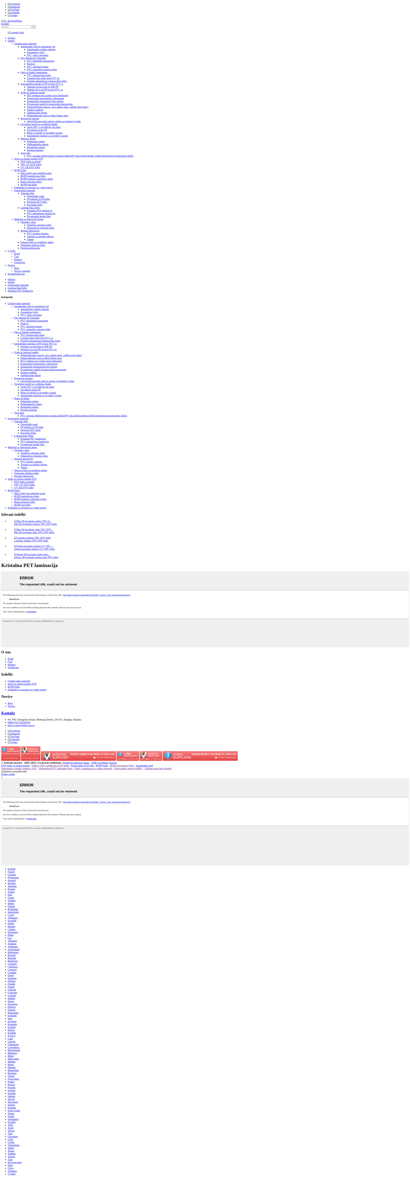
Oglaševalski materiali (25, 43)
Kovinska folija (34, 205)
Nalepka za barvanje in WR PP (42, 87)
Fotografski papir (35, 196)
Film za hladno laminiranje (33, 72)
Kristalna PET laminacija (39, 210)
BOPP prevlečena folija (122, 765)
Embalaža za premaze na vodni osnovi (33, 187)
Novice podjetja (22, 271)
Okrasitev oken (28, 222)
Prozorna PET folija (37, 202)
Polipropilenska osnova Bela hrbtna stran (47, 115)
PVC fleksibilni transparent (40, 61)
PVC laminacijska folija (39, 75)
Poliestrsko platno (36, 141)
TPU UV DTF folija (30, 164)
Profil (17, 253)
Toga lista (25, 153)
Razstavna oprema (29, 118)
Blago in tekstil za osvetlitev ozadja (44, 133)
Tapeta (30, 239)
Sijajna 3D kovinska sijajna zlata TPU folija (36, 557)
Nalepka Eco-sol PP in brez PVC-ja (45, 89)
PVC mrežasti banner (38, 66)
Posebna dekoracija (30, 248)
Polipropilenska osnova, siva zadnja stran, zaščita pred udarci (57, 107)
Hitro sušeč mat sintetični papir (36, 173)
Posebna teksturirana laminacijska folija (47, 81)
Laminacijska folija (30, 207)
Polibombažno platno (37, 144)
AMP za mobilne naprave (104, 762)
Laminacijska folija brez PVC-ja (43, 78)
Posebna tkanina (35, 150)
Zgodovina (19, 262)
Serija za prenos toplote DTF (28, 158)
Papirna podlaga (35, 110)
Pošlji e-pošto (8, 774)
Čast (16, 256)
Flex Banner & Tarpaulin (33, 58)
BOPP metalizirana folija (32, 176)
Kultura (18, 259)
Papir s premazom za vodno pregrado (93, 768)
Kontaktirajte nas (16, 274)
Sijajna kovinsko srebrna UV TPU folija (34, 549)
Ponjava (31, 64)
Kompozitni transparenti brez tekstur (45, 101)
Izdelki (11, 40)
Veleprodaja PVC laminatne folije (56, 768)
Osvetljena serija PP (37, 130)
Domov (11, 38)
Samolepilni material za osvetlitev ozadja (47, 135)
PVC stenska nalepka (38, 233)
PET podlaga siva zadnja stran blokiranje (47, 95)
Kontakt (8, 713)
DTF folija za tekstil (30, 161)
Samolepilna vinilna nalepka (41, 49)
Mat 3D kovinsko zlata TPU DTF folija (34, 532)
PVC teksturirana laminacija (41, 213)
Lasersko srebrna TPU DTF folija (31, 540)
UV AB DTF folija (30, 167)
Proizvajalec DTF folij (82, 765)
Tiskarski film (27, 193)
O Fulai (11, 251)
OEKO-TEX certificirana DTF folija (50, 765)
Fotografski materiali (24, 190)
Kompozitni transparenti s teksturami (45, 98)
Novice (11, 265)
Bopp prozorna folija (30, 181)
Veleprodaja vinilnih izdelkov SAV (19, 768)
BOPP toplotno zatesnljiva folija (36, 179)
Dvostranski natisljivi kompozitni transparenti (50, 104)
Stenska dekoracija (29, 230)
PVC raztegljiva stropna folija (42, 69)
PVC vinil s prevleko (37, 55)
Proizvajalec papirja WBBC (128, 768)
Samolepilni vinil (144, 765)
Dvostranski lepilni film (39, 216)
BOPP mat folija (28, 184)
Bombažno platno (36, 147)
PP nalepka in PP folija (38, 199)
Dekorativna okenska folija (40, 228)
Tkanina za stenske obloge (40, 236)
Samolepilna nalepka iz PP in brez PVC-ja (41, 84)
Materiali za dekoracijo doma (28, 219)
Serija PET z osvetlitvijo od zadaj (44, 127)
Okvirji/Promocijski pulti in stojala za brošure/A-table (54, 121)
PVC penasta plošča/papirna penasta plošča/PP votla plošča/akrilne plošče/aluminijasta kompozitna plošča (80, 156)
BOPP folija (20, 170)
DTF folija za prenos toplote (15, 765)
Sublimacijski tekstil (37, 112)
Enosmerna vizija (35, 52)
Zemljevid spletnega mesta (75, 762)
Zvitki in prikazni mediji (32, 92)
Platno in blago (28, 138)
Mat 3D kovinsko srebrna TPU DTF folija (35, 524)
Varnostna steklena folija (32, 245)
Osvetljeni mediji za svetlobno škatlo (38, 124)
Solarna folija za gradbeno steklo (36, 242)
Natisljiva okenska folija (39, 225)
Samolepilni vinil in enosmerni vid (37, 46)
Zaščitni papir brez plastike (158, 768)
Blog (16, 268)
